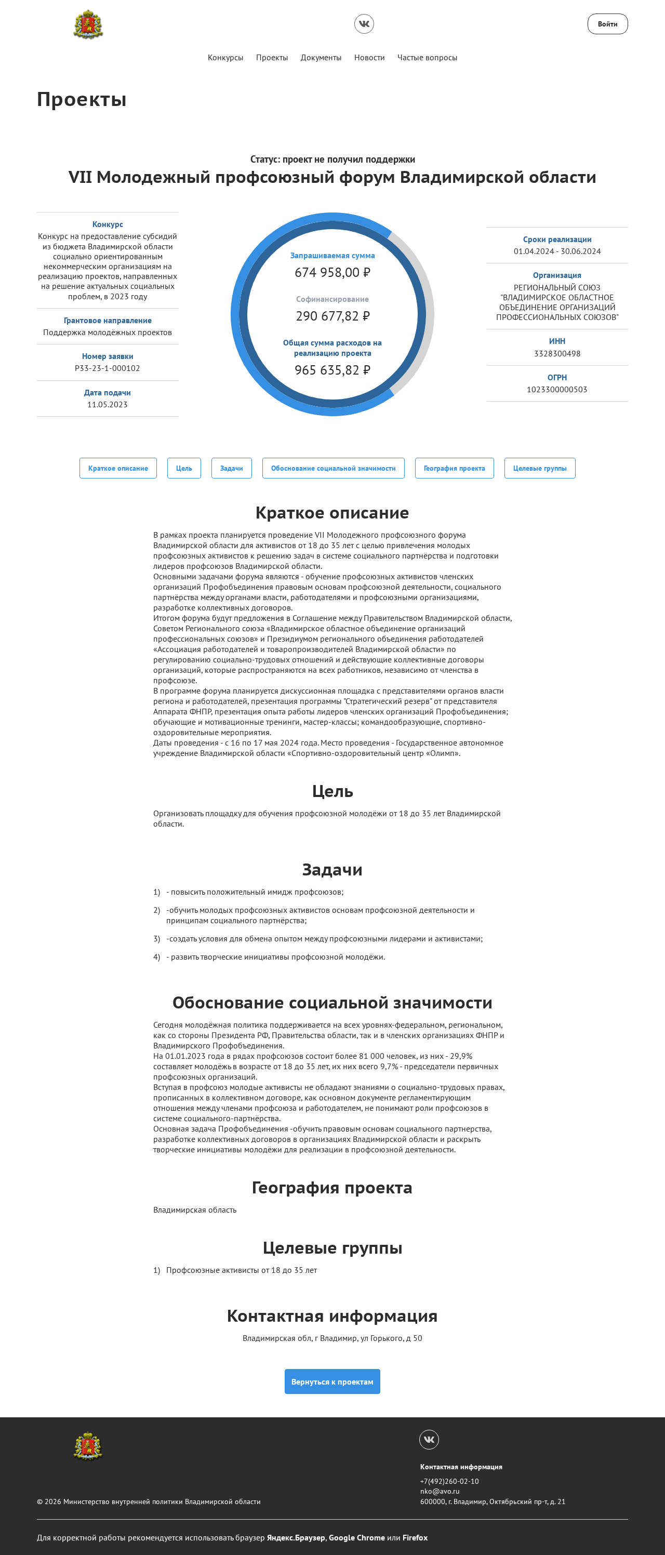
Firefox (415, 1537)
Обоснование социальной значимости (333, 468)
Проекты (272, 57)
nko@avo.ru (440, 1491)
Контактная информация (461, 1466)
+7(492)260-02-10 (449, 1481)
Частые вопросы (427, 57)
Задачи (231, 468)
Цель (184, 468)
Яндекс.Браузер (296, 1537)
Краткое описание (118, 468)
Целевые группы (540, 468)
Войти (608, 24)
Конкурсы (226, 57)
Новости (369, 57)
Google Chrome (357, 1537)
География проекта (454, 468)
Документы (321, 57)
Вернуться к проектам (332, 1381)
